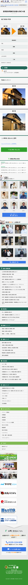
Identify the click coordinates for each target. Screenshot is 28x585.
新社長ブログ (4, 446)
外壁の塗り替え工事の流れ (7, 276)
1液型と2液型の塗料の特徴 (7, 345)
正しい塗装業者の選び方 (7, 312)
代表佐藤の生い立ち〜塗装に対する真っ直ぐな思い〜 (13, 390)
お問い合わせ (14, 215)
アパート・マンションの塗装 (8, 422)
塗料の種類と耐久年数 (6, 342)
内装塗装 (4, 419)
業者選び (5, 309)
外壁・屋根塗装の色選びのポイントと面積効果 (11, 279)
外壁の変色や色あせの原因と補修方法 (9, 369)
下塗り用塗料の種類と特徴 (7, 350)
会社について (6, 385)
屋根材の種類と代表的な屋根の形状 (9, 294)
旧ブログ (4, 449)
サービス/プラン (6, 409)
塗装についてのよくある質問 (8, 281)
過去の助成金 (4, 430)
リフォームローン (5, 437)
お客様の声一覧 (14, 262)
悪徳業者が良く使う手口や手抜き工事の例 (10, 317)
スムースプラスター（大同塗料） (9, 143)
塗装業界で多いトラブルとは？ (8, 319)
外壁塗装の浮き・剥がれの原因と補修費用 (10, 376)
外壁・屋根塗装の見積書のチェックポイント (11, 314)
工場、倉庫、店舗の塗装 (7, 435)
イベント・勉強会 (5, 412)
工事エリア (4, 398)
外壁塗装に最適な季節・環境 (8, 274)
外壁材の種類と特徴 (6, 292)
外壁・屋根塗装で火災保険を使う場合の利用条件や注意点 (14, 297)
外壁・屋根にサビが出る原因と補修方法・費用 (11, 379)
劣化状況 (5, 360)
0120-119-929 (15, 542)
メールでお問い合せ (15, 549)
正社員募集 (4, 403)
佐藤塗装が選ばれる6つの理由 (8, 388)
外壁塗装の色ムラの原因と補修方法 (9, 374)
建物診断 (4, 427)
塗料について (6, 339)
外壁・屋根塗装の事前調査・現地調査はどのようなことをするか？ (14, 303)
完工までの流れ (5, 425)
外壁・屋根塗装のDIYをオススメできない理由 (11, 287)
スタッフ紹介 (4, 395)
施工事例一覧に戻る (14, 149)
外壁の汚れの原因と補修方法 (8, 366)
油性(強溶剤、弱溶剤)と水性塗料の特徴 (10, 347)
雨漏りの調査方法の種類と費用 (8, 328)
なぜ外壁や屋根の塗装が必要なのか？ (9, 271)
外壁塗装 (4, 414)
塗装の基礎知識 (6, 268)
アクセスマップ (5, 393)
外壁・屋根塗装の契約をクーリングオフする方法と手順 (13, 289)
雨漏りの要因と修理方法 (7, 331)
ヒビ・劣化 (4, 364)
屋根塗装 (4, 417)
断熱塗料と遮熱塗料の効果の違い (9, 352)
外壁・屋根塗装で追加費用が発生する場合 (10, 299)
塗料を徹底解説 (5, 355)
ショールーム (4, 432)
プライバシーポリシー (6, 400)
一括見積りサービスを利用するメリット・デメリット (13, 284)
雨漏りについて (6, 325)
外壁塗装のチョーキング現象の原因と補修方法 (11, 371)
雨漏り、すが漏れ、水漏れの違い (9, 333)
